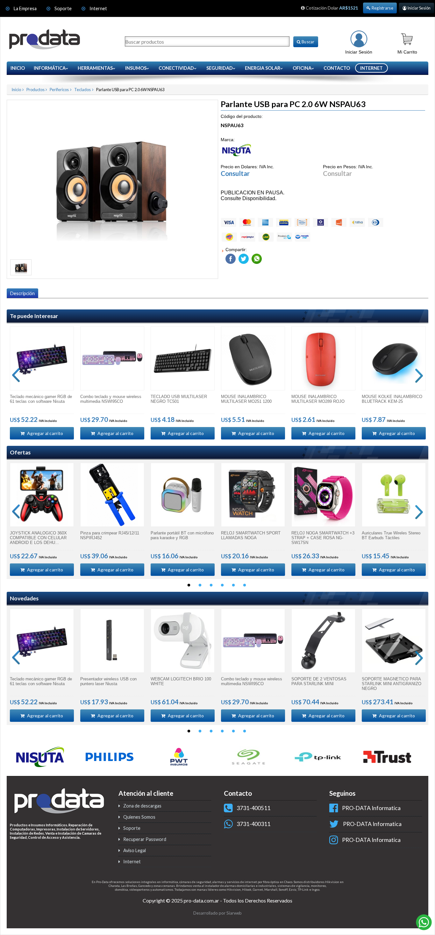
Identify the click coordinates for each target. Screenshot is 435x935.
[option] (42, 383)
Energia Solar (262, 68)
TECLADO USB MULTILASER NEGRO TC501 (179, 399)
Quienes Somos (139, 817)
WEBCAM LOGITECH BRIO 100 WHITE (181, 681)
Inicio (18, 68)
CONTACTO (337, 68)
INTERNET (371, 68)
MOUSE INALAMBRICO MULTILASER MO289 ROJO (318, 399)
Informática (50, 68)
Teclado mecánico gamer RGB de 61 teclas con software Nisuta (41, 399)
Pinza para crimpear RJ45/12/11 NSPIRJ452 (109, 535)
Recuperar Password (144, 839)
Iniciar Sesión (419, 8)
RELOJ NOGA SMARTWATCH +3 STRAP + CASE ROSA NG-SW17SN (322, 538)
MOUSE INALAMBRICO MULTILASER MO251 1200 (246, 399)
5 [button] (233, 585)
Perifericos (59, 89)
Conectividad (176, 68)
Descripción (22, 293)
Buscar (308, 41)
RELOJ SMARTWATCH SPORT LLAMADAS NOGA (251, 535)
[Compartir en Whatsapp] (256, 257)
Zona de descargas (142, 805)
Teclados (82, 89)
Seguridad (219, 68)
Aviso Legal (134, 850)
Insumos (135, 68)
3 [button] (211, 585)
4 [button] (222, 585)
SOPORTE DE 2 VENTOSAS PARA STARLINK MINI (318, 681)
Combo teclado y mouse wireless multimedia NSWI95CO (110, 399)
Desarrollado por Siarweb (217, 913)
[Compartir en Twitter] (243, 257)
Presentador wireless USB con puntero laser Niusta (108, 681)
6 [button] (244, 585)
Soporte (63, 8)
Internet (98, 8)
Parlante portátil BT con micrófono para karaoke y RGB (182, 535)
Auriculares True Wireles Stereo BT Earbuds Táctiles (391, 535)
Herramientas (95, 68)
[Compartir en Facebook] (230, 257)
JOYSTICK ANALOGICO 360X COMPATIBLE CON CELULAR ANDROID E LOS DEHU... (38, 538)
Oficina (302, 68)
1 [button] (189, 585)
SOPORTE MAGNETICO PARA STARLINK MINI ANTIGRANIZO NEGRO (391, 684)
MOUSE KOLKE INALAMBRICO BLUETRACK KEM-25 (392, 399)
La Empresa (25, 8)
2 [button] (200, 585)
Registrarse (382, 8)
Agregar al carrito (44, 433)
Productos (35, 89)
